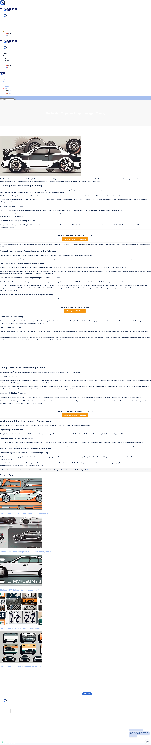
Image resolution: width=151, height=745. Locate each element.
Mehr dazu (89, 470)
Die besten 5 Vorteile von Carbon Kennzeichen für (20, 590)
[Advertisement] (75, 353)
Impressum (6, 722)
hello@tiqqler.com (8, 706)
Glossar (5, 720)
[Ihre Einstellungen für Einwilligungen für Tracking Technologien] (2, 742)
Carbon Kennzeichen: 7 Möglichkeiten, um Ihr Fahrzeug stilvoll (25, 552)
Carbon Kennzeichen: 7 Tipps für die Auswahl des (20, 628)
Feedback (6, 28)
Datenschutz (6, 724)
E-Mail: (64, 689)
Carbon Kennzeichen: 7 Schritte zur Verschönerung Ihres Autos (25, 514)
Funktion (5, 26)
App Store (4, 711)
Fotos (5, 24)
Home (5, 21)
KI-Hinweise (6, 727)
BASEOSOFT (11, 744)
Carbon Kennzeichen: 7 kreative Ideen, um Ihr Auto (20, 667)
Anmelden (87, 693)
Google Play (15, 711)
